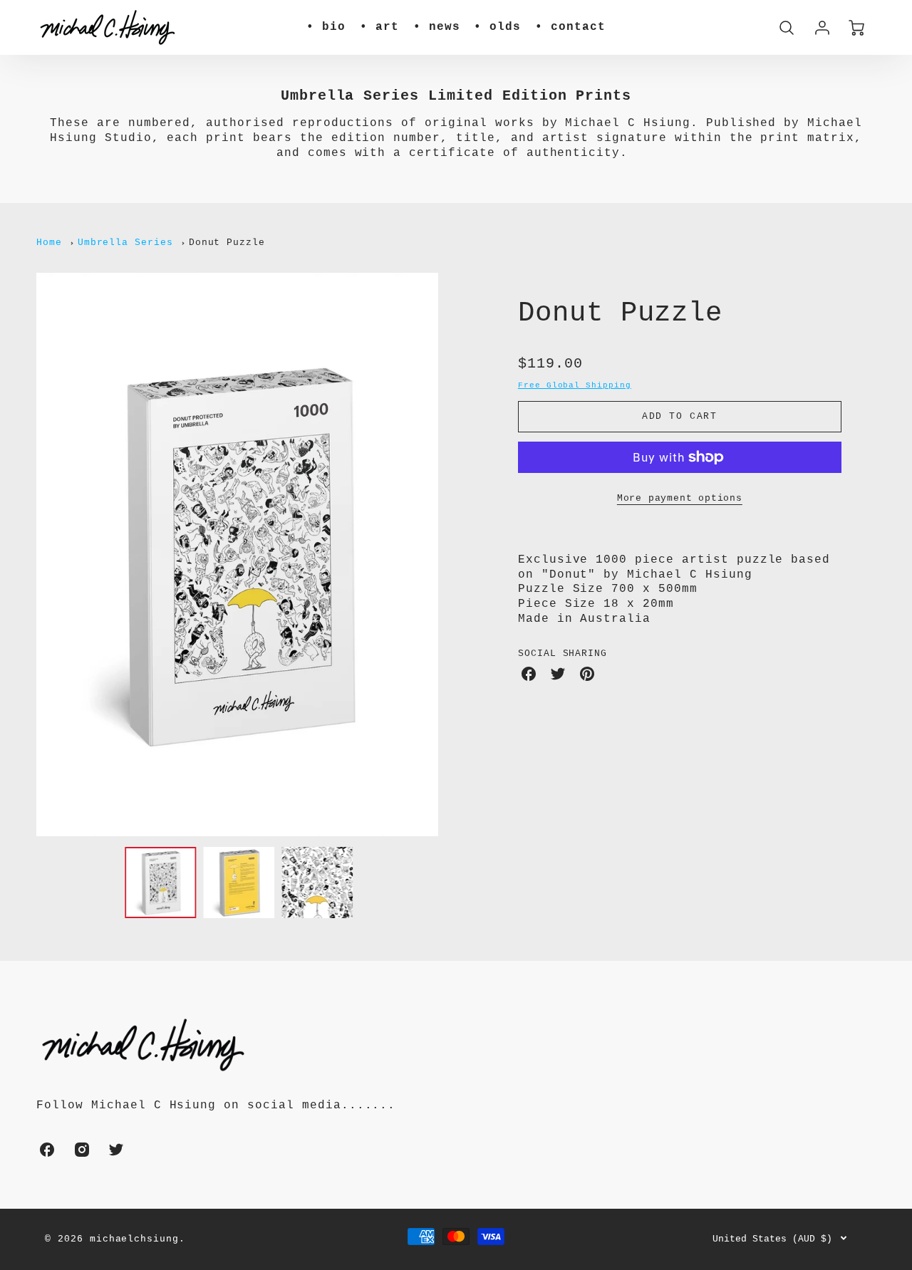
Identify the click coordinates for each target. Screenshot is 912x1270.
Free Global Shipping (574, 385)
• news (436, 27)
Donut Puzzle (227, 242)
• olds (497, 27)
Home (49, 242)
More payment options (679, 498)
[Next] (449, 555)
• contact (570, 27)
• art (379, 27)
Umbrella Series (125, 242)
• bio (326, 27)
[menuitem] (326, 27)
